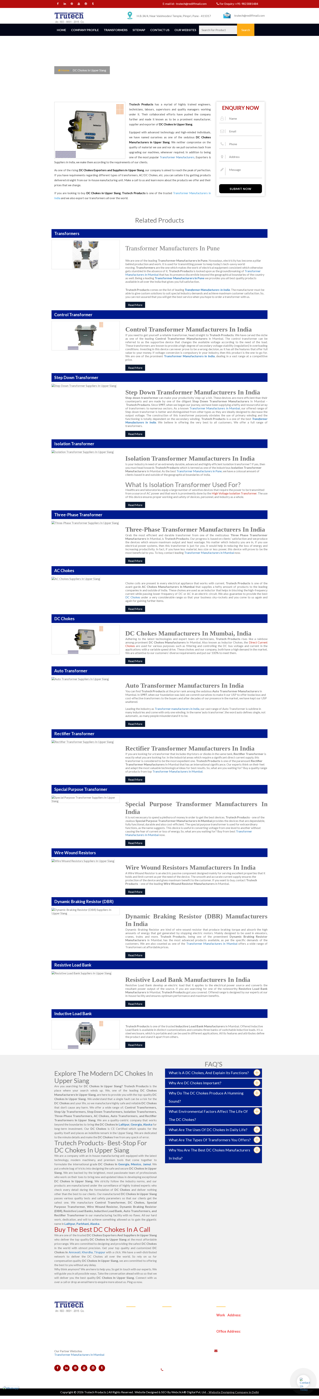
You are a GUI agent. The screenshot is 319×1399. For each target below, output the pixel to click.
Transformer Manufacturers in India (189, 356)
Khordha (87, 1252)
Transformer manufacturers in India (177, 708)
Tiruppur (99, 1252)
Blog (132, 1357)
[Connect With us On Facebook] (58, 4)
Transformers (116, 30)
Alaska (147, 1124)
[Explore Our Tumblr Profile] (93, 4)
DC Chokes (132, 597)
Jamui (147, 1164)
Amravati (74, 1252)
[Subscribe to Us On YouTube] (79, 4)
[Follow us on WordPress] (86, 4)
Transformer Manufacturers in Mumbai (214, 408)
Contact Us (159, 30)
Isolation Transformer (179, 1330)
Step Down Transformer (180, 1321)
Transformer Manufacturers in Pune (199, 471)
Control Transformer (178, 1312)
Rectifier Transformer (179, 1357)
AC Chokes (172, 1348)
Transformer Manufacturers (177, 157)
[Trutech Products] (69, 17)
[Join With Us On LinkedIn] (65, 4)
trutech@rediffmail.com (191, 3)
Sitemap (139, 30)
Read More (135, 305)
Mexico (136, 1164)
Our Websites (185, 30)
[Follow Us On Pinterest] (72, 4)
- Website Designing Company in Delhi (233, 1392)
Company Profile (85, 30)
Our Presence (137, 1339)
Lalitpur (124, 1124)
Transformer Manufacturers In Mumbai (177, 771)
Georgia (136, 1124)
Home (61, 30)
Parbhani (82, 1223)
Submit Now (240, 188)
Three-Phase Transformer (181, 1339)
